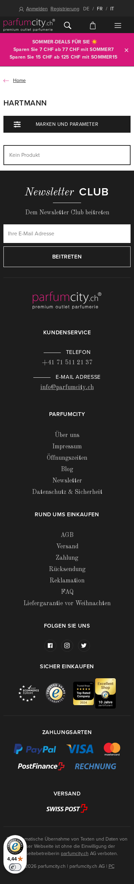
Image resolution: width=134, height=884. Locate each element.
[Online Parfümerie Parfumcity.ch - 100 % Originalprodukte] (29, 25)
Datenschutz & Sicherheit (67, 492)
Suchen (67, 25)
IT (112, 9)
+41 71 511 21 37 (67, 362)
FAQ (67, 592)
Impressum (67, 447)
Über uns (67, 435)
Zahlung (67, 558)
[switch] (15, 867)
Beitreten (67, 256)
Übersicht (118, 25)
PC (111, 866)
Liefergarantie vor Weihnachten (67, 603)
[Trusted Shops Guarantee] (59, 693)
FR (100, 9)
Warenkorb (92, 25)
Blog (67, 469)
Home (19, 80)
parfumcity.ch (75, 853)
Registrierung (65, 9)
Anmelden (37, 9)
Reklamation (67, 581)
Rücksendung (67, 569)
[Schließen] (126, 50)
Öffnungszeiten (67, 458)
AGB (67, 535)
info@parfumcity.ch (67, 387)
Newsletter (67, 481)
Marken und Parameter (67, 124)
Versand (67, 546)
